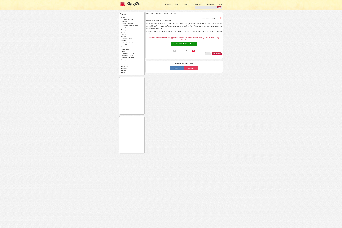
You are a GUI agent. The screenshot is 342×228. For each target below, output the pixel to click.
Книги (147, 13)
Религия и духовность (127, 53)
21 (188, 50)
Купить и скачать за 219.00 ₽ (184, 44)
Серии (220, 4)
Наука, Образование (127, 45)
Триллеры (124, 59)
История (123, 34)
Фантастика (124, 64)
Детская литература (127, 23)
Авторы (186, 4)
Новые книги (209, 4)
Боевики (123, 17)
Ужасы (123, 62)
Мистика (123, 40)
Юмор (123, 72)
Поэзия (123, 47)
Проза (123, 51)
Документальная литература (129, 25)
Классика (123, 36)
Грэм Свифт (159, 13)
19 (183, 50)
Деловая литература (127, 19)
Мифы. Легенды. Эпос (127, 42)
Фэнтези (123, 70)
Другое (123, 32)
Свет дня (166, 13)
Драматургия (125, 30)
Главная (168, 4)
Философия (124, 66)
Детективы (124, 21)
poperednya (174, 51)
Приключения (125, 49)
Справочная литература (128, 55)
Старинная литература (127, 57)
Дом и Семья (125, 27)
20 (186, 50)
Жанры (177, 4)
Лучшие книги (197, 4)
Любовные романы (126, 38)
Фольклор (124, 68)
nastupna (193, 51)
